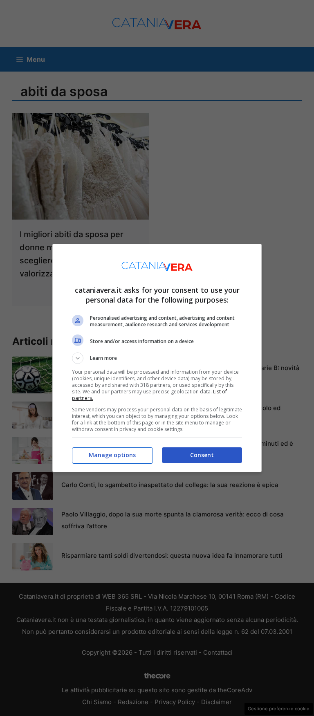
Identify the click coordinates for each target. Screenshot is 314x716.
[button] (157, 358)
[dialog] (157, 358)
